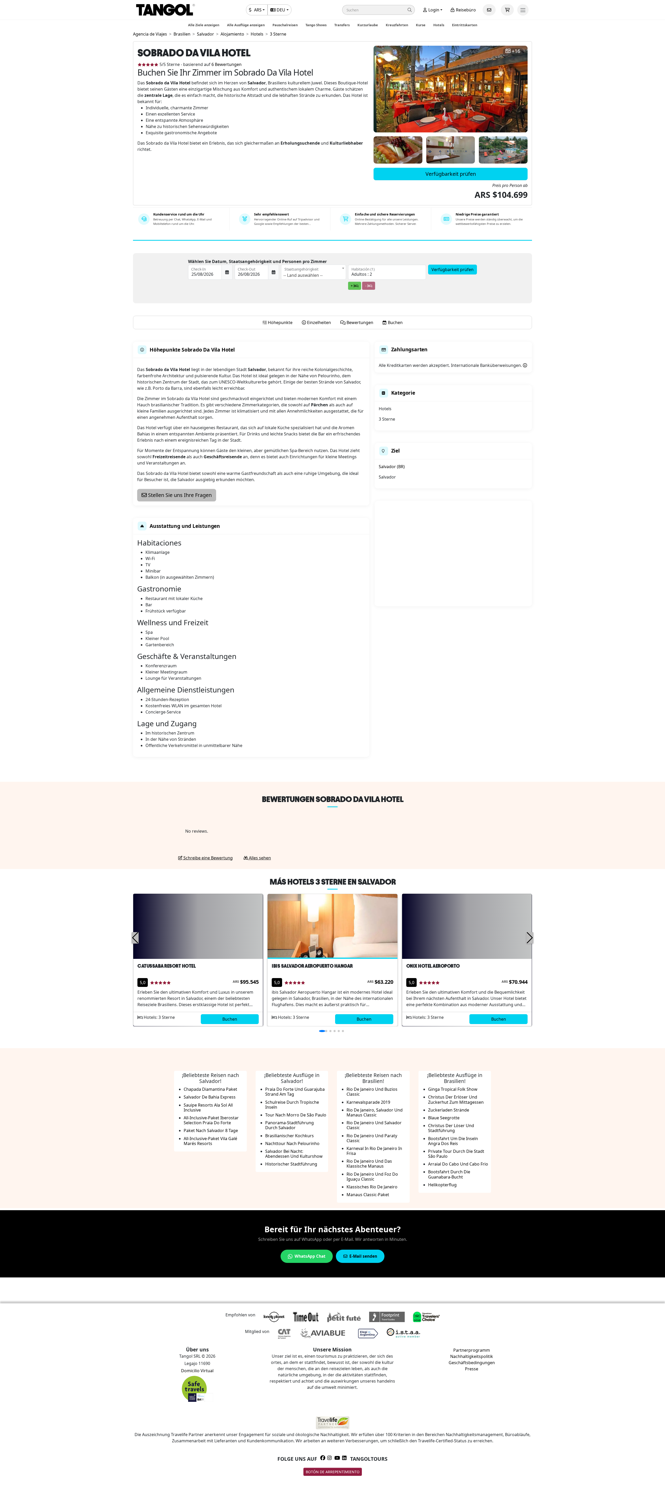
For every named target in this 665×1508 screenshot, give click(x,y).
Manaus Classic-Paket (368, 1194)
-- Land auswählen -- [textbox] (303, 275)
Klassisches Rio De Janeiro (372, 1187)
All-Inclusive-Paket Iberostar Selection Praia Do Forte (211, 1120)
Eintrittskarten (464, 25)
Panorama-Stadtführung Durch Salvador (289, 1125)
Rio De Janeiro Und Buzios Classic (372, 1091)
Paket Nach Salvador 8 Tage (211, 1130)
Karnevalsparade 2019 (368, 1102)
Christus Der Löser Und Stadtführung (451, 1128)
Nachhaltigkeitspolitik (471, 1356)
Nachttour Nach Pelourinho (292, 1143)
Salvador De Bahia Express (210, 1097)
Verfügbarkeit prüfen (450, 173)
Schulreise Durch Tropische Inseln (292, 1104)
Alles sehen (259, 858)
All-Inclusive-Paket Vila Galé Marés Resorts (210, 1141)
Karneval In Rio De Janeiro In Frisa (374, 1151)
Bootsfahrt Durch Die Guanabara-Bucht (449, 1174)
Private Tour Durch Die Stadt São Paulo (456, 1153)
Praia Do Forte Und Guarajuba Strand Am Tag (295, 1091)
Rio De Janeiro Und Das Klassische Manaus (369, 1163)
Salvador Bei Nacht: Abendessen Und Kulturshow (294, 1153)
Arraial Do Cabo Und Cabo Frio (458, 1164)
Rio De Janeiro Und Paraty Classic (372, 1138)
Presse (471, 1369)
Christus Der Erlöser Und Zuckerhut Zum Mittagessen (456, 1099)
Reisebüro (465, 10)
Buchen (229, 1019)
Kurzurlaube (367, 25)
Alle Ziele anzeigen (203, 25)
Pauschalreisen (285, 25)
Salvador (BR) (392, 466)
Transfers (342, 25)
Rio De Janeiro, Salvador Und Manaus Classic (375, 1112)
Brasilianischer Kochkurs (289, 1136)
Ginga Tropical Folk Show (452, 1089)
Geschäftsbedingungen (472, 1362)
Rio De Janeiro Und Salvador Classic (374, 1125)
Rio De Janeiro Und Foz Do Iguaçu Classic (372, 1176)
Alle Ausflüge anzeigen (246, 25)
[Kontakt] (489, 10)
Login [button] (433, 10)
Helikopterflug (442, 1185)
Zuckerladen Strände (448, 1110)
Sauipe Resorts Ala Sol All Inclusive (208, 1107)
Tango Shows (316, 25)
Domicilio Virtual (197, 1371)
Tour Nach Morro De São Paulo (295, 1115)
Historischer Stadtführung (291, 1164)
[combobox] (313, 272)
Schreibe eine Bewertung (207, 858)
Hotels (438, 25)
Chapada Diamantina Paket (210, 1089)
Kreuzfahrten (397, 25)
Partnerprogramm (471, 1350)
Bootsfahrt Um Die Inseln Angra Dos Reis (453, 1141)
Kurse (420, 25)
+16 (516, 51)
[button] (378, 10)
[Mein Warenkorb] (507, 10)
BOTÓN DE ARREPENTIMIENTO (333, 1471)
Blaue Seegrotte (444, 1118)
